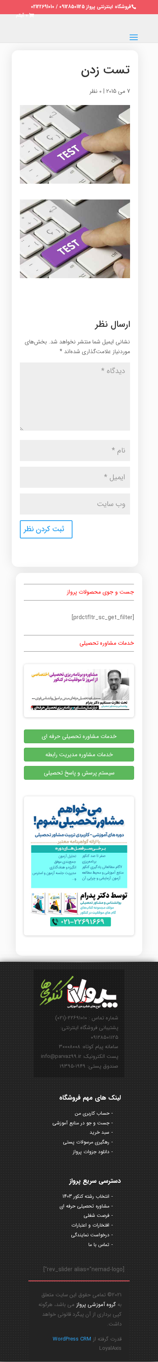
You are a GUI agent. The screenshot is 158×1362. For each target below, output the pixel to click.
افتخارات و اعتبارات (90, 1225)
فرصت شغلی (96, 1215)
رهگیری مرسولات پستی (86, 1142)
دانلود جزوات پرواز (91, 1152)
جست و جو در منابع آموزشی (80, 1123)
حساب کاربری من (92, 1113)
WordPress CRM (72, 1339)
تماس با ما (98, 1244)
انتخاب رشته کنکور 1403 (85, 1196)
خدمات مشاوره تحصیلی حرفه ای (79, 736)
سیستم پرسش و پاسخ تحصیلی (79, 772)
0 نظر (96, 91)
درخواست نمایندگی (90, 1235)
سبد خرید (99, 1132)
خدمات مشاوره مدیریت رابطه (79, 754)
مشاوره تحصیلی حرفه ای (84, 1206)
